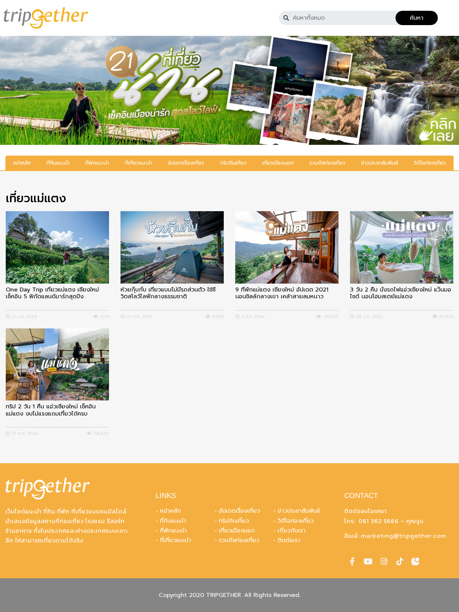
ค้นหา (416, 18)
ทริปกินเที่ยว (234, 521)
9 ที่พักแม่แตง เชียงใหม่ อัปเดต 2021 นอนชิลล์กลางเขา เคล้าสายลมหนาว (281, 293)
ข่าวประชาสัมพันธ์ (299, 511)
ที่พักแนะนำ (173, 530)
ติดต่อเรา (289, 540)
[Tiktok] (399, 561)
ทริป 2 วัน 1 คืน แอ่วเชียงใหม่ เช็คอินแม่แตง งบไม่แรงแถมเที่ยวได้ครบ (51, 410)
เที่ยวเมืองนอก (237, 530)
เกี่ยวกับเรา (292, 530)
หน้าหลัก (170, 511)
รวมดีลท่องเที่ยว (239, 540)
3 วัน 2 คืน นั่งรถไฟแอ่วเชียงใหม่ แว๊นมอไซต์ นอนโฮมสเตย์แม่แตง (400, 293)
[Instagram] (384, 561)
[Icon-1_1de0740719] (415, 561)
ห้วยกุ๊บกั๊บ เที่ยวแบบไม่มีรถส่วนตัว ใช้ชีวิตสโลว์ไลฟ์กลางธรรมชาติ (168, 293)
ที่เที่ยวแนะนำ (175, 540)
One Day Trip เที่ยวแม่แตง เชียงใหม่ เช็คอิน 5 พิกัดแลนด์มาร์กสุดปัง (52, 293)
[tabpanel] (229, 90)
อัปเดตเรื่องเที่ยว (239, 511)
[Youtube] (368, 561)
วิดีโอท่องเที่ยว (296, 521)
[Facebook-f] (352, 561)
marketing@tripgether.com (403, 536)
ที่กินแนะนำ (173, 521)
